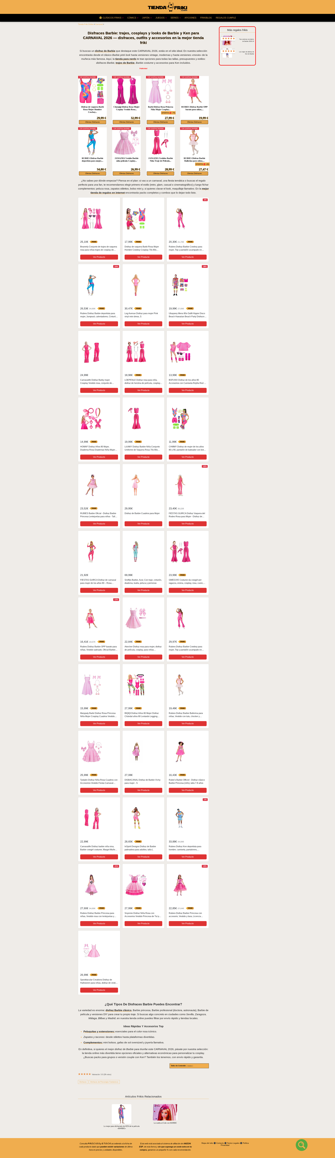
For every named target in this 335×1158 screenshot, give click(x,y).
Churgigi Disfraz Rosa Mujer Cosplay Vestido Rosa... (126, 108)
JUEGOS (159, 18)
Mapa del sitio (207, 1143)
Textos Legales (233, 1143)
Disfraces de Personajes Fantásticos (104, 1082)
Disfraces (83, 1082)
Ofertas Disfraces (92, 122)
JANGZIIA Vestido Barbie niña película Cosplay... (126, 159)
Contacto (220, 1143)
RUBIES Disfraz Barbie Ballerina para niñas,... (194, 159)
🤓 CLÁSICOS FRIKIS (110, 18)
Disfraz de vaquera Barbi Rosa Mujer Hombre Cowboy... (92, 109)
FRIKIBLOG (206, 18)
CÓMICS (131, 18)
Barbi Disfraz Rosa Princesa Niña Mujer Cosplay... (160, 108)
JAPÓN (145, 18)
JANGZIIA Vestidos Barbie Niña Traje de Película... (160, 159)
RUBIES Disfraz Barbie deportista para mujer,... (92, 159)
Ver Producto (99, 257)
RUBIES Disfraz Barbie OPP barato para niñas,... (194, 108)
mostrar (190, 1066)
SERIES (174, 18)
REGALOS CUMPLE (226, 18)
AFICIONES (190, 18)
